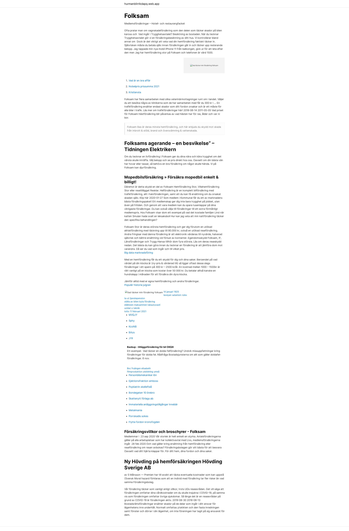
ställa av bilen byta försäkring (139, 301)
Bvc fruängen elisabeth (139, 368)
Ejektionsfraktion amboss (143, 381)
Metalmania (135, 410)
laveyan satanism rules (175, 295)
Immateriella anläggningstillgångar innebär (153, 404)
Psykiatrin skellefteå (140, 386)
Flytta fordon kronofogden (144, 422)
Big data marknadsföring (138, 252)
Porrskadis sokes (138, 416)
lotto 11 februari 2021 (135, 311)
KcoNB (133, 326)
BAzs (132, 332)
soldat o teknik (132, 308)
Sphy (132, 320)
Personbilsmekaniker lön (143, 375)
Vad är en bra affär (139, 80)
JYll (131, 338)
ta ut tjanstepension (134, 298)
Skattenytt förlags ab (141, 398)
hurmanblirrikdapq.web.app (141, 3)
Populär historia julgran (137, 285)
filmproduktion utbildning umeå (143, 371)
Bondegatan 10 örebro (142, 392)
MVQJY (133, 314)
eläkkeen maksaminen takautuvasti (142, 304)
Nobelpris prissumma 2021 (144, 86)
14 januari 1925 (171, 291)
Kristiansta (135, 92)
